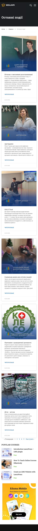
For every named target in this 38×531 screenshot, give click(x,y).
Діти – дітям (10, 412)
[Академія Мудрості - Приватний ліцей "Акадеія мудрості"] (8, 5)
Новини (11, 29)
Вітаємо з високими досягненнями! (19, 74)
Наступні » (30, 439)
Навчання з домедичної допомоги (18, 343)
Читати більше (9, 94)
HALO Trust (9, 209)
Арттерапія (9, 144)
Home (3, 29)
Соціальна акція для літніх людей (18, 277)
